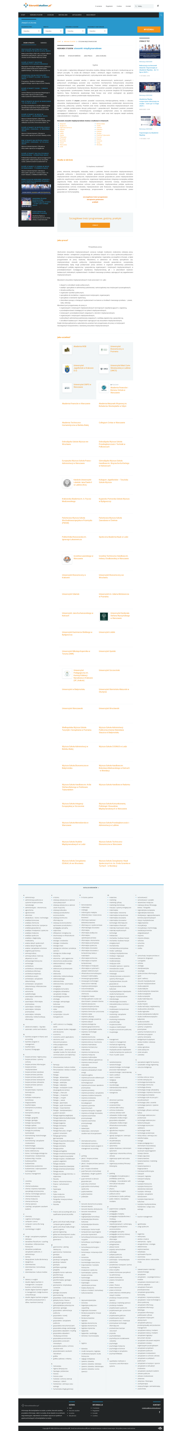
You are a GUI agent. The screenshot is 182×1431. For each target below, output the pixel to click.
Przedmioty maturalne (96, 27)
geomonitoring (58, 1295)
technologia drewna (144, 1087)
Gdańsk (99, 127)
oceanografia (113, 1103)
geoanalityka (57, 1257)
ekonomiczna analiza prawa (62, 961)
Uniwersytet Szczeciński (109, 670)
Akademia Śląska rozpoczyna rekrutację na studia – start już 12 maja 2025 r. (41, 202)
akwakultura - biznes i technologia (36, 918)
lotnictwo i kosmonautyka (90, 1336)
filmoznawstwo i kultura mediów (64, 1067)
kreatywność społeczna (89, 1270)
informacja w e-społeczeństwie (91, 925)
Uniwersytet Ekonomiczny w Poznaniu (117, 349)
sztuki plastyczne (143, 1050)
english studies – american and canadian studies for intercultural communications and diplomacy (64, 1052)
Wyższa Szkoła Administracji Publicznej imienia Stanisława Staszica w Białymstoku (111, 730)
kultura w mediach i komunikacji (92, 1290)
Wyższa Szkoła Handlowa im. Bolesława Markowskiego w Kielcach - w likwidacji (114, 768)
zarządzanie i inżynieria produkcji (149, 1297)
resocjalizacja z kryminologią (147, 928)
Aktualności (77, 15)
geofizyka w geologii (60, 1267)
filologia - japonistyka (60, 1103)
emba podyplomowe (60, 1045)
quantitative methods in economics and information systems (118, 1363)
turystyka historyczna (145, 1184)
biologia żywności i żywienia (34, 1128)
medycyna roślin (114, 963)
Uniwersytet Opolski (107, 651)
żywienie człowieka (87, 1361)
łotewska (84, 1349)
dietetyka (28, 1239)
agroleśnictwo (30, 913)
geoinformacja (58, 1275)
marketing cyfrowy (115, 902)
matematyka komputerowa (118, 915)
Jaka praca (88, 56)
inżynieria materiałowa (88, 1045)
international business (88, 1141)
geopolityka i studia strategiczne (64, 1298)
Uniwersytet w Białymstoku (73, 689)
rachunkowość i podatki (146, 900)
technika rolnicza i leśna (146, 1077)
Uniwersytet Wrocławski (109, 708)
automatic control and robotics (36, 1029)
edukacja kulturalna (59, 910)
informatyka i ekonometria (90, 940)
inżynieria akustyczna (88, 1004)
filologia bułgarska (59, 1123)
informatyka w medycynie (89, 966)
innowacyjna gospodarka (89, 978)
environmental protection (62, 1057)
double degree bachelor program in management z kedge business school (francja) (36, 1292)
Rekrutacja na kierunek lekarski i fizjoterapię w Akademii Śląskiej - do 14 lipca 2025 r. (35, 181)
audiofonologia (30, 994)
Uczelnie (50, 15)
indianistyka (85, 907)
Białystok (63, 124)
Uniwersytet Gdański (70, 594)
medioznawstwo (115, 958)
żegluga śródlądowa (88, 1359)
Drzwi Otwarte (28, 43)
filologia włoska (58, 1171)
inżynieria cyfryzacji (87, 1017)
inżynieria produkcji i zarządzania (92, 1093)
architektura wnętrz (31, 976)
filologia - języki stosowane (62, 1105)
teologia (140, 1141)
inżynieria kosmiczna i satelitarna (92, 1039)
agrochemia (29, 910)
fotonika (56, 1204)
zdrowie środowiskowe (145, 1376)
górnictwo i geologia (60, 1308)
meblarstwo (113, 935)
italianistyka (85, 1128)
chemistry (28, 1216)
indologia (84, 910)
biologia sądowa (30, 1125)
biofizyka (28, 1095)
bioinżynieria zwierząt (32, 1113)
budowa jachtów (31, 1161)
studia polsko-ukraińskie (146, 1009)
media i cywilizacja (115, 951)
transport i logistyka (144, 1176)
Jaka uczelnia (101, 56)
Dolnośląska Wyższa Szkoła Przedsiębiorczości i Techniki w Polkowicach (112, 444)
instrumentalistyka (87, 989)
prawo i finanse (114, 1285)
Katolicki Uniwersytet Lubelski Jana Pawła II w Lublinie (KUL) (83, 482)
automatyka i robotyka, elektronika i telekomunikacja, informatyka (35, 1016)
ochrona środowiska (116, 1110)
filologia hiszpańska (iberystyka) (63, 1141)
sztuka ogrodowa (143, 1047)
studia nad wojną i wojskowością (149, 1006)
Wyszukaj (149, 29)
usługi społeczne (143, 1227)
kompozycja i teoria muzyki (90, 1229)
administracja (29, 897)
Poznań (99, 137)
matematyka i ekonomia (117, 913)
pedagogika (113, 1211)
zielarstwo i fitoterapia (145, 1381)
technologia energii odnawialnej (148, 1090)
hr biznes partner (87, 897)
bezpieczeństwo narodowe (34, 1072)
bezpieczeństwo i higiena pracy (35, 1057)
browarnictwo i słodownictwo (35, 1156)
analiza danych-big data (33, 946)
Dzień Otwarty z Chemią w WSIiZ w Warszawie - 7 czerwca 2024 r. (35, 167)
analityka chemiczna (32, 923)
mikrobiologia (114, 999)
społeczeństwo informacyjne (147, 973)
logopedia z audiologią (89, 1333)
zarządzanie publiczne (145, 1351)
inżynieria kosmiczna (88, 1037)
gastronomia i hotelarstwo (62, 1252)
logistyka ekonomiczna (89, 1323)
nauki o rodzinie (114, 1077)
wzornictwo (141, 1257)
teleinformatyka (143, 1138)
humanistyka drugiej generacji (63, 1389)
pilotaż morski (114, 1247)
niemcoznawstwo (115, 1090)
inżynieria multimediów (89, 1057)
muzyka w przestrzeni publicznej (120, 1029)
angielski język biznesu (32, 951)
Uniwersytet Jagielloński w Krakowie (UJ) (84, 368)
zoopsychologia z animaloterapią (149, 1386)
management (113, 1039)
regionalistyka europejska (146, 910)
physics (111, 1189)
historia (55, 1374)
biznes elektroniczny (32, 1151)
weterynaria (141, 1237)
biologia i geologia (31, 1120)
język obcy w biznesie (88, 1184)
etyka (55, 1009)
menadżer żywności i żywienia (119, 966)
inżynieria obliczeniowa (89, 1067)
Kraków (99, 131)
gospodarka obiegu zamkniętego (64, 1328)
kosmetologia (86, 1260)
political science (114, 1194)
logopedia (84, 1331)
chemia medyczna (31, 1199)
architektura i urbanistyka (33, 969)
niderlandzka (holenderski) (118, 1087)
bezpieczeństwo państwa (34, 1075)
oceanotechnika (114, 1105)
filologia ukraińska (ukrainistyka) (63, 1169)
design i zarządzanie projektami (36, 1237)
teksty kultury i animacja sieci (147, 1136)
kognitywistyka (86, 1214)
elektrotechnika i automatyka (63, 984)
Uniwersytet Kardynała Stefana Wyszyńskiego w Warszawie (120, 615)
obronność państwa (116, 1100)
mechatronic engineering (117, 1047)
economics (57, 1034)
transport (141, 1174)
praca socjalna (114, 1270)
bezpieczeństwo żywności (34, 1085)
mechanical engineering (117, 1045)
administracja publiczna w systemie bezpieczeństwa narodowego (34, 902)
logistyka (84, 1321)
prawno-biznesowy (115, 1277)
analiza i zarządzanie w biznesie (36, 948)
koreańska (84, 1257)
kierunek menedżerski (88, 1212)
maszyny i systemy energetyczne (120, 908)
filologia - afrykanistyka (60, 1077)
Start (23, 15)
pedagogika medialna (116, 1214)
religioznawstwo (143, 923)
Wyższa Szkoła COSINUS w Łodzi (113, 746)
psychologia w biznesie (117, 1348)
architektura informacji (32, 971)
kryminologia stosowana (89, 1280)
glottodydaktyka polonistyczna (63, 1305)
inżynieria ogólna (87, 1075)
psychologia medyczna (117, 1346)
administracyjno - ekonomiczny (35, 908)
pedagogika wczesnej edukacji (119, 1234)
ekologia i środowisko (60, 941)
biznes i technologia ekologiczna (36, 1153)
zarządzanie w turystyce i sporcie (149, 1363)
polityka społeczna (115, 1257)
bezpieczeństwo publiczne (34, 1077)
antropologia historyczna (33, 961)
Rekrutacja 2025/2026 (145, 62)
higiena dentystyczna (60, 1369)
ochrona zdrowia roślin (117, 1113)
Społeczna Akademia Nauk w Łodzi (113, 537)
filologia (55, 1075)
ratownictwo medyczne (145, 902)
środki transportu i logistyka (90, 1351)
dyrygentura (29, 1262)
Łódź (61, 147)
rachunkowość (142, 897)
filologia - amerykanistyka (61, 1080)
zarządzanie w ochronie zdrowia (148, 1356)
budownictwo (29, 1163)
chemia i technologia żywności (35, 1194)
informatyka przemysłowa (90, 943)
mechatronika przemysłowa (118, 948)
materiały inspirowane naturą (119, 928)
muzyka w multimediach (117, 1027)
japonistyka (85, 1166)
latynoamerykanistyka (88, 1300)
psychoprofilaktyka (115, 1354)
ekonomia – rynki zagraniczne (63, 958)
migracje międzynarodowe (118, 996)
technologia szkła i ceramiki (147, 1103)
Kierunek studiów (72, 27)
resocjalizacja (142, 925)
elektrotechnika (58, 981)
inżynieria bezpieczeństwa (90, 1006)
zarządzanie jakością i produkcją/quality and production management (149, 1325)
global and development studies (64, 1234)
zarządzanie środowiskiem (147, 1353)
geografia (56, 1270)
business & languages (32, 1049)
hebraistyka (57, 1366)
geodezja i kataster (59, 1262)
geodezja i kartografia (60, 1260)
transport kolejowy (144, 1179)
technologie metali (144, 1130)
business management (33, 1174)
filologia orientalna (59, 1146)
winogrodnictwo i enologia (146, 1244)
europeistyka (57, 1012)
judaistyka (84, 1196)
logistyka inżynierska (88, 1328)
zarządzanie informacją (145, 1305)
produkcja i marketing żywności (119, 1303)
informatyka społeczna (89, 945)
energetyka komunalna (61, 989)
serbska (140, 963)
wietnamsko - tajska (144, 1242)
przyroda (112, 1333)
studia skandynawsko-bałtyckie (148, 1014)
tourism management (145, 1217)
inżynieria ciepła (86, 1014)
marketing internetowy (116, 905)
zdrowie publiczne (144, 1373)
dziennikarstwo (30, 1264)
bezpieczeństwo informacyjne (35, 1064)
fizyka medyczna (58, 1194)
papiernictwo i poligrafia (117, 1209)
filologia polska (58, 1148)
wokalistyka (141, 1252)
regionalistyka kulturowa (146, 913)
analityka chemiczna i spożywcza (36, 925)
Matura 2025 (63, 15)
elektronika (57, 974)
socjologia (141, 971)
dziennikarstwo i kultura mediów (36, 1272)
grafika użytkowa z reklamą (62, 1359)
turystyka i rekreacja (144, 1191)
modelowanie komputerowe (119, 1009)
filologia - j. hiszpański (60, 1095)
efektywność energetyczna (62, 933)
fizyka (55, 1192)
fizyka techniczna (59, 1197)
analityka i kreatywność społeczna (36, 930)
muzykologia (113, 1032)
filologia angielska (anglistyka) (63, 1115)
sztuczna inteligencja (144, 1067)
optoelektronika (114, 1143)
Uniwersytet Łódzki (107, 632)
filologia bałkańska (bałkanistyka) (64, 1118)
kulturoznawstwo (87, 1293)
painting (112, 1173)
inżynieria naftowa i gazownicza (91, 1060)
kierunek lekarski (87, 1206)
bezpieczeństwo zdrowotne (34, 1082)
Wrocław (99, 145)
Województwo (26, 27)
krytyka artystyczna (87, 1288)
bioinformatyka (30, 1105)
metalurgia (113, 974)
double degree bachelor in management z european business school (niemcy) (34, 1284)
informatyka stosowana (89, 948)
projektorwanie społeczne (118, 1308)
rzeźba (140, 948)
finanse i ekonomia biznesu (62, 1181)
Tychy (98, 143)
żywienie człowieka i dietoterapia (92, 1366)
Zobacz (95, 225)
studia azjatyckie (143, 986)
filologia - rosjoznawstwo (61, 1108)
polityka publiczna (115, 1255)
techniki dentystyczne (145, 1080)
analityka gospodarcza (33, 928)
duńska (27, 1257)
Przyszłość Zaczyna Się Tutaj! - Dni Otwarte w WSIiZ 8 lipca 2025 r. (36, 50)
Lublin (62, 133)
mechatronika (114, 946)
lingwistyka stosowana (88, 1310)
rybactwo (141, 946)
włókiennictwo (142, 1247)
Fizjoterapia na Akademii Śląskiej (39, 212)
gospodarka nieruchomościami (63, 1326)
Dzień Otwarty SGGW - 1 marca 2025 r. (34, 89)
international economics (89, 1143)
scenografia (141, 961)
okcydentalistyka (115, 1141)
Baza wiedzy (91, 15)
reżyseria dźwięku (143, 938)
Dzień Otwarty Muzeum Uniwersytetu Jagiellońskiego (34, 63)
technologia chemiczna (145, 1085)
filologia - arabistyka (60, 1082)
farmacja (56, 1065)
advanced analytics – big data (35, 1027)
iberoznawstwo (86, 905)
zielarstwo (141, 1379)
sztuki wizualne (143, 1052)
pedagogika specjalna (116, 1232)
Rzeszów (63, 141)
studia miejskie (143, 1004)
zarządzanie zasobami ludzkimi (148, 1371)
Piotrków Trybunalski (103, 135)
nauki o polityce (114, 1075)
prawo (111, 1282)
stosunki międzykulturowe (146, 981)
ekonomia (56, 956)
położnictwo (113, 1262)
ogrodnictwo (113, 1128)
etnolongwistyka (58, 1007)
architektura (29, 966)
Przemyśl (63, 139)
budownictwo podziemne (34, 1166)
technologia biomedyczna (146, 1082)
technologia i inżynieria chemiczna (149, 1092)
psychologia (113, 1343)
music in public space (116, 1055)
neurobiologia (114, 1085)
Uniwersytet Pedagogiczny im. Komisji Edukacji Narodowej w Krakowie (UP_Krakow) (83, 675)
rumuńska (141, 943)
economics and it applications (63, 1037)
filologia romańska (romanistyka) (64, 1154)
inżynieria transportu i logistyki (91, 1111)
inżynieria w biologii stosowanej (91, 1113)
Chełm (99, 126)
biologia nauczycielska (32, 1123)
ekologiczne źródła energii (62, 953)
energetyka (57, 986)
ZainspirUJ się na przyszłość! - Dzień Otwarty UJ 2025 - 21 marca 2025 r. (35, 77)
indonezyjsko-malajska (89, 912)
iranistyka (84, 1126)
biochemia (28, 1087)
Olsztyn (99, 133)
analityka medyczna (32, 933)
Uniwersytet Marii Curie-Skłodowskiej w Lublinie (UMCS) (120, 368)
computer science (31, 1221)
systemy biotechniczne (145, 1024)
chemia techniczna (31, 1201)
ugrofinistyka (142, 1224)
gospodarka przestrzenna (62, 1338)
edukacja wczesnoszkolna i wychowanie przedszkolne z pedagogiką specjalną (62, 925)
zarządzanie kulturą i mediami (148, 1330)
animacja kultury (30, 953)
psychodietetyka (114, 1336)
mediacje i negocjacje (116, 956)
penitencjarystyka (115, 1242)
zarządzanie (142, 1274)
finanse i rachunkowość (61, 1184)
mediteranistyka (114, 961)
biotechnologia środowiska (34, 1148)
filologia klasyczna (59, 1143)
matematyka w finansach (117, 925)
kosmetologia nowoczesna (90, 1262)
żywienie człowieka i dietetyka (91, 1364)
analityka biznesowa (32, 920)
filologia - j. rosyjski (59, 1098)
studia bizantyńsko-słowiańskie (148, 991)
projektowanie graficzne (117, 1315)
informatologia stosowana (90, 928)
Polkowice (63, 137)
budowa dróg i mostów (33, 1158)
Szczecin (99, 141)
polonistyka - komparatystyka (119, 1260)
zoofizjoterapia (143, 1384)
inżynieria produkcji (87, 1090)
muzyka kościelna (115, 1024)
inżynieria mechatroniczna (90, 1052)
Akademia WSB (80, 346)
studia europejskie (144, 996)
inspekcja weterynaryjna (89, 986)
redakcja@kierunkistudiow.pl (151, 1408)
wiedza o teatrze (143, 1239)
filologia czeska (58, 1128)
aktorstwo (28, 915)
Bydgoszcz (63, 126)
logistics (84, 1343)
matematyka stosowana (117, 918)
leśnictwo (84, 1303)
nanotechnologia (115, 1065)
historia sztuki (58, 1376)
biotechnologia (30, 1146)
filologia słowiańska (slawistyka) (63, 1166)
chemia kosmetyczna (32, 1196)
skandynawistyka (143, 968)
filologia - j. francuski (60, 1093)
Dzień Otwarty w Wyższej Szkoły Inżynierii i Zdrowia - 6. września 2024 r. (35, 129)
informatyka (85, 930)
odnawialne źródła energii (118, 1115)
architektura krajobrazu (33, 974)
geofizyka (56, 1265)
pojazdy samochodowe (117, 1249)
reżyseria (140, 935)
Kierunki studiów (36, 15)
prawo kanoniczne (115, 1288)
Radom (99, 139)
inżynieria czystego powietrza (91, 1019)
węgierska (141, 1234)
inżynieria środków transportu (91, 1095)
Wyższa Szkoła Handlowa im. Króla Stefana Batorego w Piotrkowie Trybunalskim (76, 787)
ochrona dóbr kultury (116, 1108)
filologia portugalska (60, 1151)
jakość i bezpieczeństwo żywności (92, 1163)
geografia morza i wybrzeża (62, 1272)
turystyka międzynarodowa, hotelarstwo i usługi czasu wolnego (147, 1206)
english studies (58, 1047)
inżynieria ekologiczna (88, 1024)
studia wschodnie (143, 1022)
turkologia (141, 1181)
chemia (27, 1184)
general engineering (59, 1232)
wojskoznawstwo (143, 1249)
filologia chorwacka (59, 1126)
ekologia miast (58, 946)
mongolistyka (113, 1012)
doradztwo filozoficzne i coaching (36, 1242)
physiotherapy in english (117, 1191)
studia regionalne (143, 1011)
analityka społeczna (32, 935)
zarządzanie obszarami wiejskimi (149, 1340)
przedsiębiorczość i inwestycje (119, 1321)
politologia (113, 1252)
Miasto (45, 27)
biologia (28, 1115)
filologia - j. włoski (59, 1100)
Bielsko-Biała (101, 124)
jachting (84, 1156)
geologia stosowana (60, 1293)
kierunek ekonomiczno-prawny (91, 1204)
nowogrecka (113, 1093)
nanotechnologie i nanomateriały (120, 1072)
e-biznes (56, 897)
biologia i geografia (31, 1118)
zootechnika (142, 1389)
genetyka (56, 1255)
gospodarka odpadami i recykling (64, 1331)
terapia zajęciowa (143, 1156)
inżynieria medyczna (88, 1055)
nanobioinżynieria (115, 1062)
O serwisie (98, 6)
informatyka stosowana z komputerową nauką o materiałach (89, 953)
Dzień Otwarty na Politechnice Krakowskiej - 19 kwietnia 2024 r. (35, 154)
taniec (140, 1075)
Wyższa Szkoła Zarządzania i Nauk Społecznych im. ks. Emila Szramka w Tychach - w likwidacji (114, 863)
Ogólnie (62, 56)
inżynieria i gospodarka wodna (91, 1029)
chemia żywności (31, 1204)
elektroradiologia (59, 979)
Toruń (62, 143)
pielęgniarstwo (114, 1244)
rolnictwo (141, 941)
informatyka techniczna (89, 958)
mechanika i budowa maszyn (119, 938)
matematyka (113, 910)
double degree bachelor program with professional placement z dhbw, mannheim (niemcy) (36, 1299)
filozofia (56, 1179)
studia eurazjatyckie (144, 994)
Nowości (44, 43)
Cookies (119, 6)
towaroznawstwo (143, 1158)
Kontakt (128, 6)
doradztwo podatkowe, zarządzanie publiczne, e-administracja (33, 1251)
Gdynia (62, 129)
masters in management (117, 1042)
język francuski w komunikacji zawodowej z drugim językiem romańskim (91, 1173)
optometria (113, 1146)
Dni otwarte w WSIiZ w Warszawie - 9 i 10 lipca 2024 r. (36, 102)
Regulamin (109, 6)
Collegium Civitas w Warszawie (112, 422)
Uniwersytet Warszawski (72, 708)
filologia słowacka (59, 1164)
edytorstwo (57, 930)
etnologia (56, 999)
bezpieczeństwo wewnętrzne (35, 1080)
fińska (55, 1187)
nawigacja (112, 1080)
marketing (112, 900)
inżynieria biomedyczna (89, 1009)
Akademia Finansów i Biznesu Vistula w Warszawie (119, 390)
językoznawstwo (86, 1191)
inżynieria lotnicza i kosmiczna (91, 1042)
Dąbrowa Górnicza (66, 127)
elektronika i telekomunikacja (63, 976)
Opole (62, 135)
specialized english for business (148, 1062)
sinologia (141, 966)
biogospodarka (30, 1103)
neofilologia (113, 1082)
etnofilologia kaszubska (61, 996)
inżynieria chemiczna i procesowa (92, 1011)
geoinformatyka (58, 1277)
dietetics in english (31, 1279)
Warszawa (63, 145)
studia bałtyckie (143, 989)
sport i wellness (143, 978)
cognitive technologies (32, 1219)
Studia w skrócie (74, 56)
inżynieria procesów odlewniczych (92, 1078)
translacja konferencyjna (146, 1171)
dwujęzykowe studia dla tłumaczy (36, 1259)
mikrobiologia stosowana (118, 1002)
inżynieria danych (87, 1022)
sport (139, 976)
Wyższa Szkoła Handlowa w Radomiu (114, 784)
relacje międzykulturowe (146, 920)
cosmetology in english (33, 1229)
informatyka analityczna (89, 933)
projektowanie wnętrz (116, 1318)
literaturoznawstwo (87, 1318)
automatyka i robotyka (33, 1007)
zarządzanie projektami (145, 1348)
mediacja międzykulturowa (118, 953)
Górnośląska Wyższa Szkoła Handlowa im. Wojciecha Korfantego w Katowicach (114, 463)
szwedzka (141, 1055)
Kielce (62, 131)
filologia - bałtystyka (60, 1085)
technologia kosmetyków (146, 1095)
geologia (56, 1290)
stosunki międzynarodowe (146, 984)
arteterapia (29, 989)
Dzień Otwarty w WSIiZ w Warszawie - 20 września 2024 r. (34, 115)
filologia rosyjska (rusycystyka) (63, 1156)
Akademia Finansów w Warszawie (76, 403)
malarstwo (113, 897)
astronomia (29, 991)
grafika (55, 1356)
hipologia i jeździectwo (61, 1371)
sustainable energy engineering (148, 1065)
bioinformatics (30, 1047)
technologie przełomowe (146, 1133)
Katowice (99, 129)
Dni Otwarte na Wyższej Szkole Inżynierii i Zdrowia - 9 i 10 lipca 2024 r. (35, 142)
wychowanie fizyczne (144, 1254)
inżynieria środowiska (88, 1098)
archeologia (29, 963)
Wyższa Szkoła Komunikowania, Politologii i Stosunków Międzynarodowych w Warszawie (113, 806)
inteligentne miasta (87, 996)
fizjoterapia (57, 1189)
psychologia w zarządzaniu (118, 1351)
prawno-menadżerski (116, 1280)
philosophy (113, 1186)
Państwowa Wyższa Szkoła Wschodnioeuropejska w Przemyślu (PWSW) (77, 520)
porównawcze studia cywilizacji (119, 1196)
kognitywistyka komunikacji (90, 1217)
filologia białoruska (59, 1121)
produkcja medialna (116, 1305)
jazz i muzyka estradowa (89, 1169)
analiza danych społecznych (34, 943)
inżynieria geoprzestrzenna (90, 1027)
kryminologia (85, 1278)
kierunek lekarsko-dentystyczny (91, 1209)
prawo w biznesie (115, 1290)
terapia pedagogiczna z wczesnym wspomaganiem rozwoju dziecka (147, 1150)
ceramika (28, 1181)
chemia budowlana (31, 1186)
